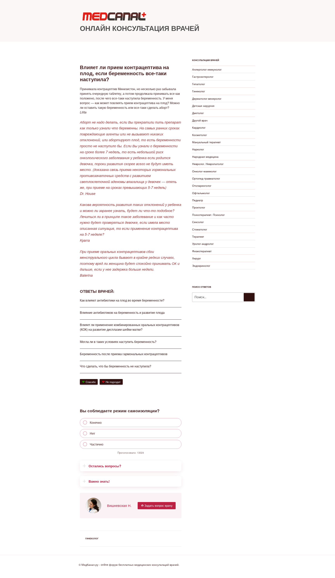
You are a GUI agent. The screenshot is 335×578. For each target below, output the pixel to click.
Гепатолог (198, 84)
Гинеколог (91, 538)
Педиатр (197, 200)
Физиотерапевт (202, 251)
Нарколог (198, 149)
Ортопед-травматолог (206, 178)
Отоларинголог (201, 185)
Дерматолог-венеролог (206, 98)
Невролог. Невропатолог (208, 164)
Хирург (196, 258)
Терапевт (198, 236)
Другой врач (199, 120)
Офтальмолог (201, 193)
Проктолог (198, 207)
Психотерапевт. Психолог (208, 215)
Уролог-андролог (203, 244)
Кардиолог (198, 127)
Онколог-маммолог (204, 171)
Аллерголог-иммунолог (207, 69)
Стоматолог (199, 229)
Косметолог (199, 135)
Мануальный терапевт (206, 142)
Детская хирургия (203, 106)
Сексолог (198, 222)
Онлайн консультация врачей (139, 28)
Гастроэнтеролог (202, 76)
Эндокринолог (201, 266)
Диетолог (198, 113)
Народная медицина (205, 157)
